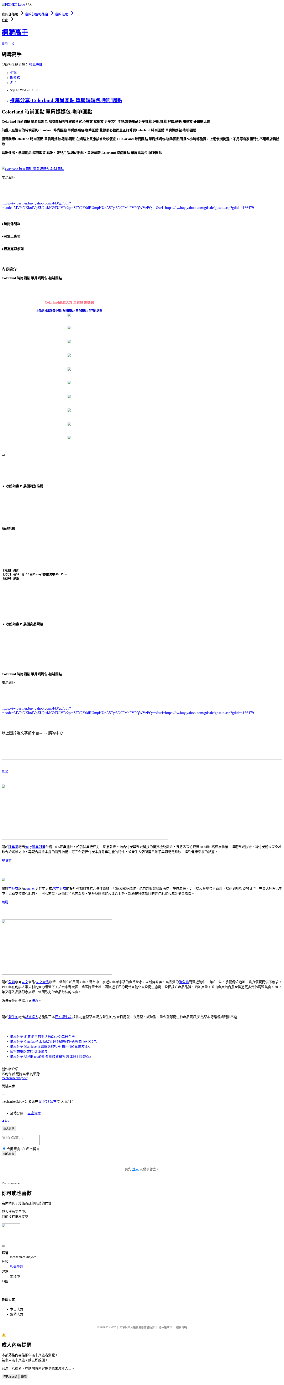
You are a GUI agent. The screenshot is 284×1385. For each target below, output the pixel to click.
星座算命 (34, 1113)
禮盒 (35, 1001)
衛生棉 (13, 1017)
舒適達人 (31, 1017)
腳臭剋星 (38, 847)
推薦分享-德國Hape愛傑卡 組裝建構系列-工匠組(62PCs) (50, 1056)
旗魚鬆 (184, 982)
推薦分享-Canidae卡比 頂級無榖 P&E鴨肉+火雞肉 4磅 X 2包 (53, 1041)
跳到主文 (8, 44)
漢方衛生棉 (63, 1017)
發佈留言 (8, 1154)
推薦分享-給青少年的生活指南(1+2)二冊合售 (42, 1036)
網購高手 (15, 32)
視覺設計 (35, 64)
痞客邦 (44, 1101)
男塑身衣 (59, 888)
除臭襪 (13, 847)
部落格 (15, 78)
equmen (30, 888)
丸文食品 (42, 982)
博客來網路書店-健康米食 (29, 1051)
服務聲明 (181, 1327)
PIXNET (111, 1327)
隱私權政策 (165, 1327)
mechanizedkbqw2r (14, 1078)
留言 (53, 1101)
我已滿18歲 (10, 1376)
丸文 (25, 982)
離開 (24, 1376)
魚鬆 (5, 902)
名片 (13, 83)
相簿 (13, 73)
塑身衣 (7, 860)
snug (5, 771)
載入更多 (8, 1128)
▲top (5, 1120)
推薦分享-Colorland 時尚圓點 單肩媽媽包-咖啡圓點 (66, 100)
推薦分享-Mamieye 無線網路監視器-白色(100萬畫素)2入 (50, 1046)
